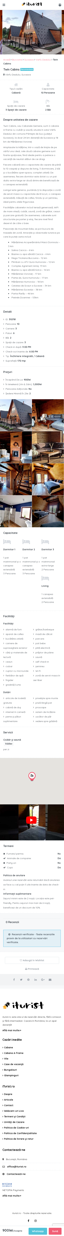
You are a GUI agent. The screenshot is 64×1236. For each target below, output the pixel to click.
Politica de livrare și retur (18, 1138)
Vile (6, 1058)
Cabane (8, 1047)
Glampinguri (11, 1075)
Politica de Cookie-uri (16, 1127)
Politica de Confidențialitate (20, 1133)
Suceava (29, 59)
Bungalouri (10, 1069)
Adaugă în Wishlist (33, 960)
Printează (33, 968)
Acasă (6, 59)
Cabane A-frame (13, 1053)
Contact (8, 1105)
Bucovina (17, 59)
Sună (55, 1231)
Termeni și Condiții (14, 1116)
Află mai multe (11, 1030)
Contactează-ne (16, 1174)
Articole (8, 1099)
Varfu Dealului (43, 59)
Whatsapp (38, 1231)
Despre (8, 1094)
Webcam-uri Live (14, 1110)
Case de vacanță (13, 1064)
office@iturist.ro (16, 1166)
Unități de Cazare (14, 1122)
